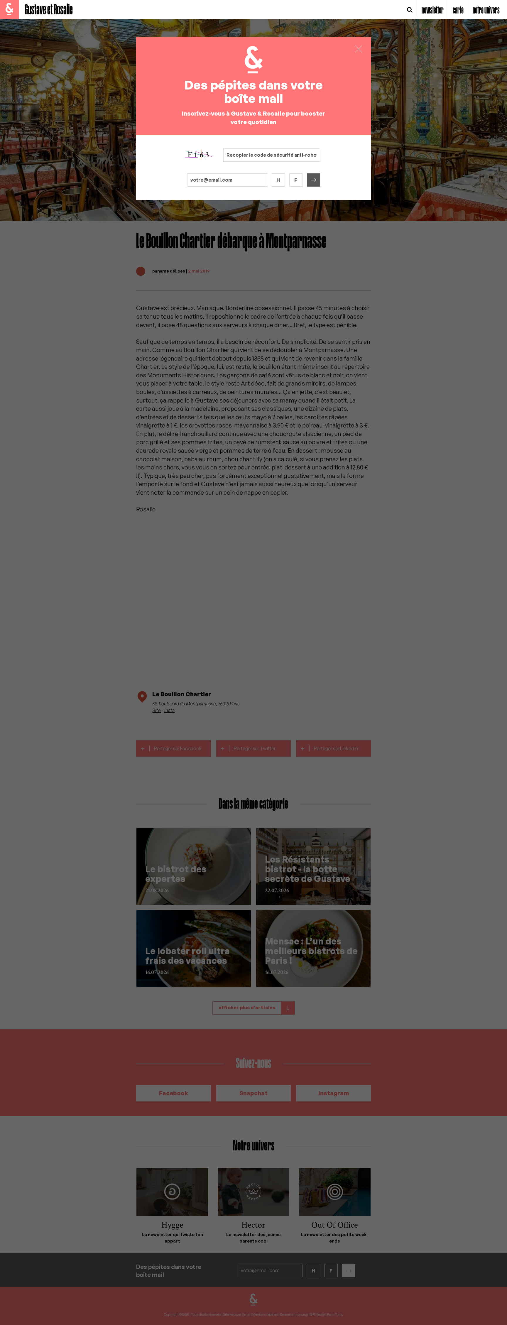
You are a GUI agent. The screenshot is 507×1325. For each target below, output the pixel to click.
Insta (169, 710)
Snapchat (253, 1093)
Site (156, 710)
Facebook (173, 1093)
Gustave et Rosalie (49, 10)
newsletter (433, 10)
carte (458, 10)
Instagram (333, 1093)
